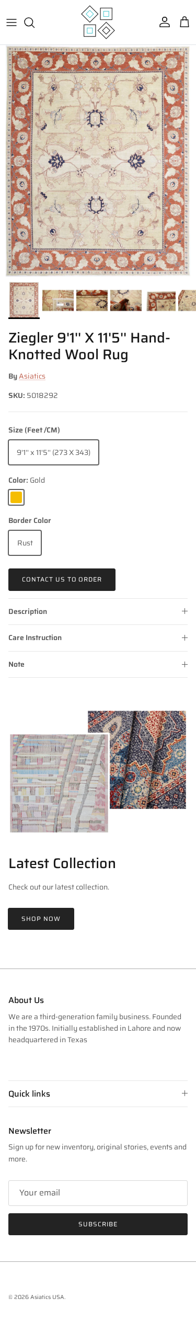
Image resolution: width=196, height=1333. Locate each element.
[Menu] (11, 22)
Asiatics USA (47, 1297)
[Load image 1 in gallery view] (98, 161)
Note (16, 664)
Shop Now (41, 919)
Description (27, 611)
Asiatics (32, 376)
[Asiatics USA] (98, 22)
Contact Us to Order (62, 579)
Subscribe (98, 1224)
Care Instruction (35, 637)
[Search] (34, 22)
